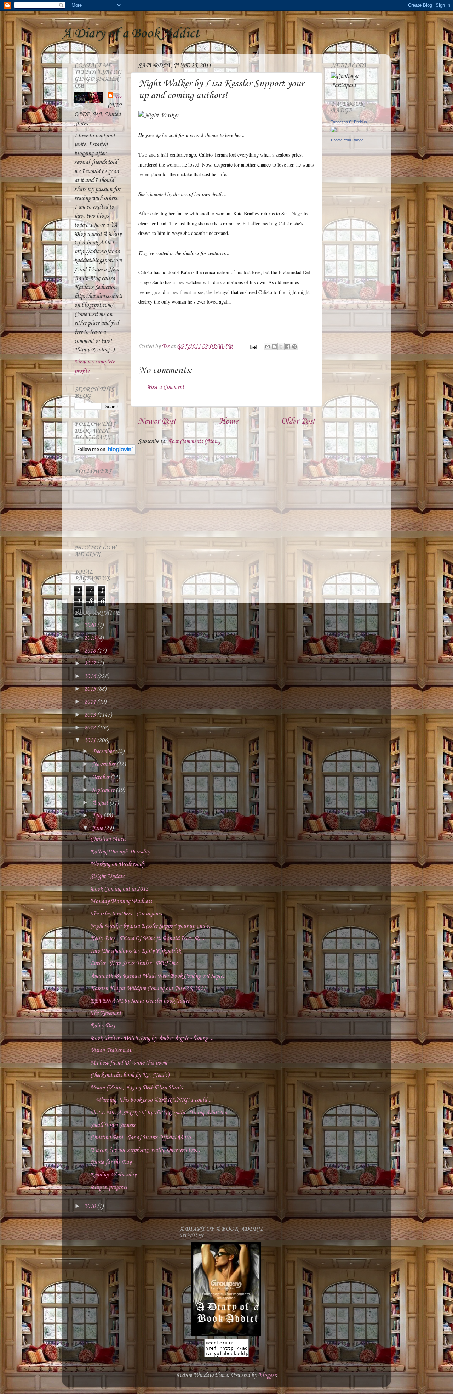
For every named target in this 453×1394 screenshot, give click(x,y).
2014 (90, 702)
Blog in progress (108, 1187)
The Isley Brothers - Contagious (126, 913)
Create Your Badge (347, 140)
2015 (90, 689)
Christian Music (108, 839)
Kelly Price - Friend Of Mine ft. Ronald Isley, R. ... (148, 938)
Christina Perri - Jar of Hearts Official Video (140, 1137)
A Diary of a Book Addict (130, 34)
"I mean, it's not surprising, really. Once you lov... (145, 1150)
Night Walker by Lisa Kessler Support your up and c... (151, 926)
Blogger (267, 1375)
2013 (90, 715)
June (98, 828)
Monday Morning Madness (121, 901)
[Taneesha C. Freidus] (334, 131)
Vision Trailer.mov (111, 1050)
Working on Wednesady (117, 864)
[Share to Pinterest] (294, 346)
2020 (90, 625)
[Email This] (267, 346)
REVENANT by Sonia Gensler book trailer (139, 1001)
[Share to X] (281, 346)
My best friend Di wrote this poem (128, 1063)
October (101, 777)
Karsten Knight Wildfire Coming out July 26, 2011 (148, 988)
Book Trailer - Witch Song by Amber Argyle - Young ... (151, 1038)
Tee (118, 97)
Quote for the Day (110, 1162)
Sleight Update (107, 876)
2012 (90, 727)
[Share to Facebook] (287, 346)
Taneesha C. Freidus (349, 122)
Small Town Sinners (112, 1125)
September (104, 790)
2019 (90, 638)
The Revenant (105, 1013)
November (104, 764)
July (97, 815)
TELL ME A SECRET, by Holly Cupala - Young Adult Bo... (160, 1113)
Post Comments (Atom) (194, 441)
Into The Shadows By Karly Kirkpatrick (135, 951)
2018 (90, 651)
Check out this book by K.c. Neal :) (129, 1075)
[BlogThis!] (274, 346)
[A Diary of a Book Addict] (226, 1334)
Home (228, 422)
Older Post (298, 422)
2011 (90, 740)
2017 (90, 663)
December (103, 751)
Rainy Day (102, 1025)
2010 (90, 1206)
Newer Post (157, 422)
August (100, 803)
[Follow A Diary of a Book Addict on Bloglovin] (105, 453)
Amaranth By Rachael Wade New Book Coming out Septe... (158, 976)
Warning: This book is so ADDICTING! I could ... (151, 1100)
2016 (90, 676)
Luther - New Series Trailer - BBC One (133, 963)
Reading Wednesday (113, 1175)
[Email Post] (252, 346)
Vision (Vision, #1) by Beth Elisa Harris (136, 1087)
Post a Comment (165, 387)
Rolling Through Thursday (120, 851)
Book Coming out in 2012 (119, 889)
